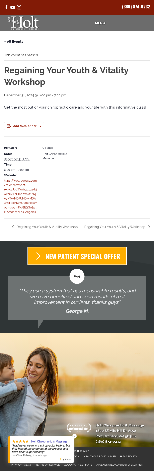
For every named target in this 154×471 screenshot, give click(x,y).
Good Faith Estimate (78, 464)
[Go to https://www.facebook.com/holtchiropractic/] (6, 8)
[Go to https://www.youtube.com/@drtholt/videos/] (12, 8)
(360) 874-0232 (136, 6)
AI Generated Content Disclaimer (119, 464)
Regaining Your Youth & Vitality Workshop (47, 227)
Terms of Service (48, 464)
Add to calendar (24, 126)
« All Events (13, 42)
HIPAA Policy (128, 456)
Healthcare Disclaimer (100, 456)
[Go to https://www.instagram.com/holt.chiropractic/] (19, 8)
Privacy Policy (21, 464)
